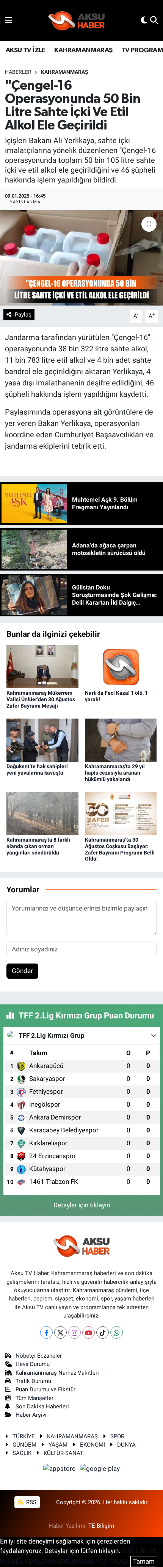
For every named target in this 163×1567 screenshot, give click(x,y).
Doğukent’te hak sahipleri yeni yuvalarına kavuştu (37, 769)
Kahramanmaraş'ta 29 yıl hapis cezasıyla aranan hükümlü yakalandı (115, 772)
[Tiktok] (102, 1332)
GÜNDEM (24, 1444)
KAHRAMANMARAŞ (83, 50)
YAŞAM (58, 1444)
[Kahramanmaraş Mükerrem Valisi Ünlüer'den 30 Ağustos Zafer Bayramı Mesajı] (42, 666)
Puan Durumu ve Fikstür (45, 1389)
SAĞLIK (22, 1453)
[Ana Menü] (8, 20)
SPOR (117, 1436)
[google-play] (100, 1469)
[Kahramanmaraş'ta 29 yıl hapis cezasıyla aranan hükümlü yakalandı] (121, 740)
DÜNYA (126, 1444)
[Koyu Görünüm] (144, 20)
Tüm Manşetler (34, 1398)
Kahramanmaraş (64, 72)
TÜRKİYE (24, 1436)
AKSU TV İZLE (25, 50)
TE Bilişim (101, 1525)
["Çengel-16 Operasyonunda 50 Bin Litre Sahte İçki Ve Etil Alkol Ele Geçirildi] (81, 258)
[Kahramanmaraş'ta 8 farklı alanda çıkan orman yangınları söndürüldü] (42, 813)
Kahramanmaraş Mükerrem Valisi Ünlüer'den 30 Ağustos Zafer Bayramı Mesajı (40, 699)
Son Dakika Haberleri (42, 1406)
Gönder (22, 971)
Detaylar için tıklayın (81, 1205)
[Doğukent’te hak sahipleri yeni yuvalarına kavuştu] (42, 740)
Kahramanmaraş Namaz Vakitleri (57, 1372)
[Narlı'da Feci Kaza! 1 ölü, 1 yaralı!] (121, 666)
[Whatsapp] (116, 1332)
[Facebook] (46, 1332)
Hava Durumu (33, 1364)
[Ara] (154, 20)
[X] (60, 1332)
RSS (30, 1502)
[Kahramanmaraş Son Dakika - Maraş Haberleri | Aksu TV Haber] (76, 20)
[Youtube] (88, 1332)
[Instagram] (74, 1332)
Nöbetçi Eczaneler (39, 1355)
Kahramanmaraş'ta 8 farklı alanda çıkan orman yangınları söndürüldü (38, 846)
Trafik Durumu (33, 1381)
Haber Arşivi (31, 1414)
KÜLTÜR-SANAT (63, 1453)
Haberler (18, 72)
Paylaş (23, 314)
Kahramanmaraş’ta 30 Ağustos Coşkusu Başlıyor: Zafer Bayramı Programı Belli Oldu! (120, 849)
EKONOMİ (92, 1444)
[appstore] (60, 1469)
